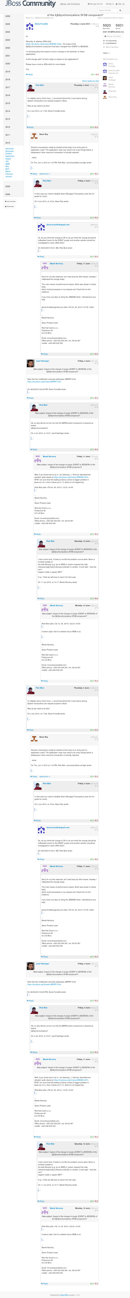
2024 (7, 31)
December (9, 148)
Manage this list (95, 4)
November (9, 151)
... (29, 116)
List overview (11, 201)
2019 (7, 71)
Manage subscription (113, 36)
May (7, 166)
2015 (7, 103)
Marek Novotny (56, 263)
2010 (7, 142)
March (8, 171)
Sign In (111, 4)
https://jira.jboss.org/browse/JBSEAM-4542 (44, 44)
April (7, 168)
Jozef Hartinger (42, 361)
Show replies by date (90, 81)
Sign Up (121, 4)
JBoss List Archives (70, 3)
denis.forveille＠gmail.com (57, 224)
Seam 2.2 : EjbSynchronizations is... (40, 17)
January (8, 176)
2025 (7, 23)
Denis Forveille (41, 24)
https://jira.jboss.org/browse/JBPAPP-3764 (44, 381)
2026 (7, 16)
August (8, 158)
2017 (7, 87)
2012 (7, 126)
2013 (7, 118)
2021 (7, 55)
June (7, 163)
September (9, 156)
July (7, 161)
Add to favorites (112, 47)
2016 (7, 95)
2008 (7, 194)
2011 (7, 134)
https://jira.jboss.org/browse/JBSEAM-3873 (71, 477)
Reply (30, 74)
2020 (7, 63)
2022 (7, 47)
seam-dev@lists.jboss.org (113, 31)
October (8, 153)
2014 (7, 111)
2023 (7, 39)
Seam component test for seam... (111, 17)
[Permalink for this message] (98, 26)
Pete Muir (40, 85)
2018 (7, 79)
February (9, 174)
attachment (44, 173)
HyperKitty (64, 1295)
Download (10, 206)
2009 (7, 186)
